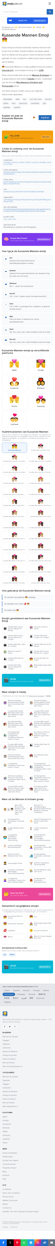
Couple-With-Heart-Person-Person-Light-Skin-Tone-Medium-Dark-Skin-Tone (14, 789)
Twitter (5, 1131)
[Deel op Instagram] (37, 1242)
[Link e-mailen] (51, 1242)
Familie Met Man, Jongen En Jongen (39, 636)
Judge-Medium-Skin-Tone (13, 829)
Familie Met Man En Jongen (13, 659)
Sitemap (5, 1227)
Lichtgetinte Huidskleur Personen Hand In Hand (14, 765)
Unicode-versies (9, 1164)
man (13, 103)
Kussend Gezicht (38, 930)
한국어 (15, 998)
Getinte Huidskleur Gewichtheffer (39, 864)
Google (6, 1120)
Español (16, 990)
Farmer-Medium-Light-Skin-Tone (40, 871)
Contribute (7, 1189)
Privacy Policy (8, 1197)
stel (44, 103)
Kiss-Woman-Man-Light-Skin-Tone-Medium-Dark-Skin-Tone (39, 789)
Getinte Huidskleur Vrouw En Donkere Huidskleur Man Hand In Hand (14, 778)
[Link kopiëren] (44, 1242)
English (7, 990)
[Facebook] (5, 1027)
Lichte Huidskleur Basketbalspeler (12, 846)
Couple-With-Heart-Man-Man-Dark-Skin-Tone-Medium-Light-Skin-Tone (13, 713)
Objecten (6, 1044)
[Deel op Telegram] (31, 1242)
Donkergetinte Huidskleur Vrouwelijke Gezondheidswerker (39, 837)
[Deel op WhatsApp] (24, 1242)
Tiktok (5, 1143)
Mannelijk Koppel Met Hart (40, 666)
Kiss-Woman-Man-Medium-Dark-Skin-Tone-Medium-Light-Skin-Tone (13, 724)
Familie (38, 27)
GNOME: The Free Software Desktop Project (21, 1211)
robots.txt (13, 1227)
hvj (5, 955)
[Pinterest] (15, 1027)
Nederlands (9, 994)
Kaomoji (6, 1175)
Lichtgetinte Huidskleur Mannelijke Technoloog (10, 837)
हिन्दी (31, 998)
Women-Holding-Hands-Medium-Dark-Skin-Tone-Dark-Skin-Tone (14, 703)
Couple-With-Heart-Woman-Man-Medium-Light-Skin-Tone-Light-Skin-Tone (14, 747)
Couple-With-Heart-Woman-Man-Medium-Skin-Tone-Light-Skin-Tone (40, 724)
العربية (23, 998)
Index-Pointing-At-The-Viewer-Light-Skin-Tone (40, 821)
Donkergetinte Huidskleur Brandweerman (37, 880)
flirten (12, 955)
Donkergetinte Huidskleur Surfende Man (40, 856)
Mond (7, 936)
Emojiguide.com (8, 27)
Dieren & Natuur (9, 1059)
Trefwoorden (8, 1157)
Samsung (6, 1135)
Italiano (46, 990)
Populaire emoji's (9, 1168)
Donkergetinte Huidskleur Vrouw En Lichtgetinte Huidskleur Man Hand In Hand (40, 767)
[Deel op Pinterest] (17, 1242)
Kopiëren (45, 117)
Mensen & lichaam (25, 27)
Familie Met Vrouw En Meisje (40, 645)
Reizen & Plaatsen (10, 1051)
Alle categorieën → (10, 1106)
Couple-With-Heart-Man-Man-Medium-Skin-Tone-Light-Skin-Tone (40, 713)
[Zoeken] (50, 11)
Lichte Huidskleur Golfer (38, 829)
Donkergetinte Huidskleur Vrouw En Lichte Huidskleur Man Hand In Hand (40, 778)
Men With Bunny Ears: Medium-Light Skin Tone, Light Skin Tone (14, 809)
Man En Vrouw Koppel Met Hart (40, 937)
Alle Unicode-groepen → (12, 1066)
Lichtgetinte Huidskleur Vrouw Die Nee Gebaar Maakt (14, 880)
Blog (4, 1171)
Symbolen (7, 1048)
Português (21, 994)
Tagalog (7, 1002)
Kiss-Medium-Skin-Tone (38, 756)
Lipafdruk (9, 930)
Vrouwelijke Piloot (12, 863)
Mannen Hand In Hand (12, 652)
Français (36, 990)
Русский (32, 994)
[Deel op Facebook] (3, 1242)
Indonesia (40, 998)
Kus (33, 916)
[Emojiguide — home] (12, 4)
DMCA (5, 1204)
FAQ (4, 1179)
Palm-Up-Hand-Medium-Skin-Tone (13, 855)
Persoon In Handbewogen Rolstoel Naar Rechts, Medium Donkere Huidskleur (40, 808)
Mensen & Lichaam (10, 1037)
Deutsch (26, 990)
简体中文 (42, 994)
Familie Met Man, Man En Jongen (14, 645)
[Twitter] (10, 1027)
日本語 (6, 998)
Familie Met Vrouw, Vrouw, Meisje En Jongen (13, 637)
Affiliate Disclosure (10, 1200)
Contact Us (7, 1208)
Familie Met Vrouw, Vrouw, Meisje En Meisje (13, 629)
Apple (5, 1117)
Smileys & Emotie (10, 1055)
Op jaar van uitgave (10, 1160)
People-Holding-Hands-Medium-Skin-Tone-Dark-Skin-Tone (13, 757)
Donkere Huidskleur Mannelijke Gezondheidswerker (13, 871)
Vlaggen (6, 1040)
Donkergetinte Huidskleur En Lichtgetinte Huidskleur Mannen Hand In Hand (13, 735)
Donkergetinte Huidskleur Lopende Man (13, 821)
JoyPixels (6, 1139)
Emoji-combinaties (10, 1153)
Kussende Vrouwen (13, 923)
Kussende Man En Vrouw (39, 659)
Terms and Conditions (11, 1193)
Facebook (7, 1124)
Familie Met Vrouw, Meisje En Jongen (39, 652)
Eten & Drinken (9, 1063)
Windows (6, 1128)
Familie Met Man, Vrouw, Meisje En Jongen (12, 667)
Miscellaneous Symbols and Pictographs (20, 227)
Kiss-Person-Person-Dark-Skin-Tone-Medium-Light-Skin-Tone (39, 734)
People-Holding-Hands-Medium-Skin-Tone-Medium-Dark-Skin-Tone (40, 703)
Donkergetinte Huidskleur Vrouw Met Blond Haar (40, 847)
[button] (27, 162)
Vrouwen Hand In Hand (38, 628)
